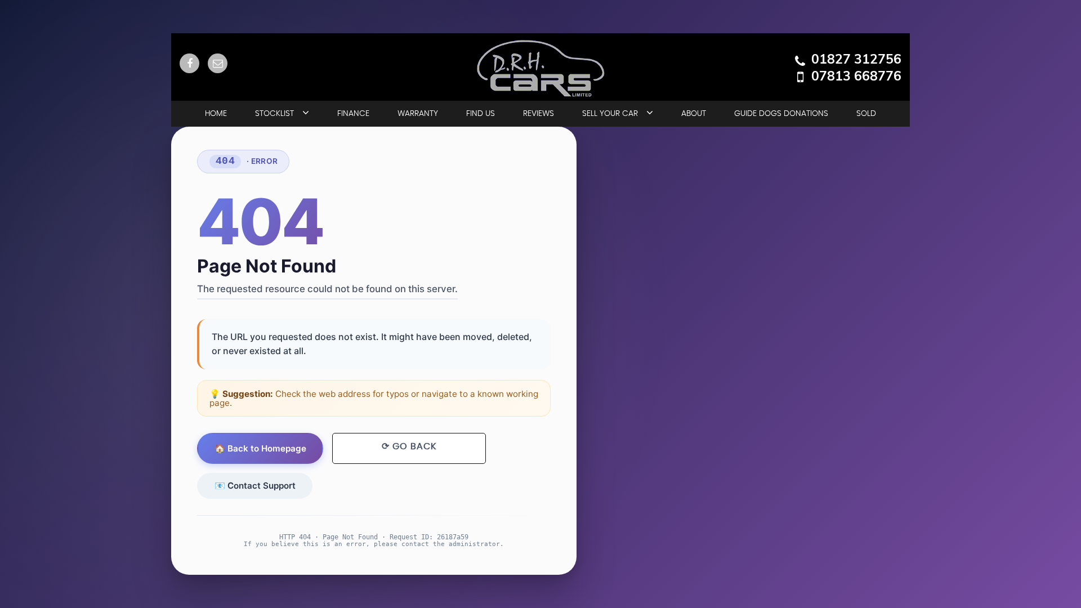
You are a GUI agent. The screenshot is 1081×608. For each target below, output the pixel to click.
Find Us (480, 114)
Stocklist (274, 114)
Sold (866, 114)
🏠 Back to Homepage (260, 448)
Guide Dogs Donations (781, 114)
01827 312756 (856, 59)
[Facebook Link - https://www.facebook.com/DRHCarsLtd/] (189, 63)
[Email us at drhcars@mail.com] (217, 63)
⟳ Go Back (409, 446)
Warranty (417, 114)
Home (216, 114)
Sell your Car (610, 114)
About (693, 114)
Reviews (538, 114)
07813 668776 (856, 76)
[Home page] (540, 68)
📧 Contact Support (255, 485)
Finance (353, 114)
